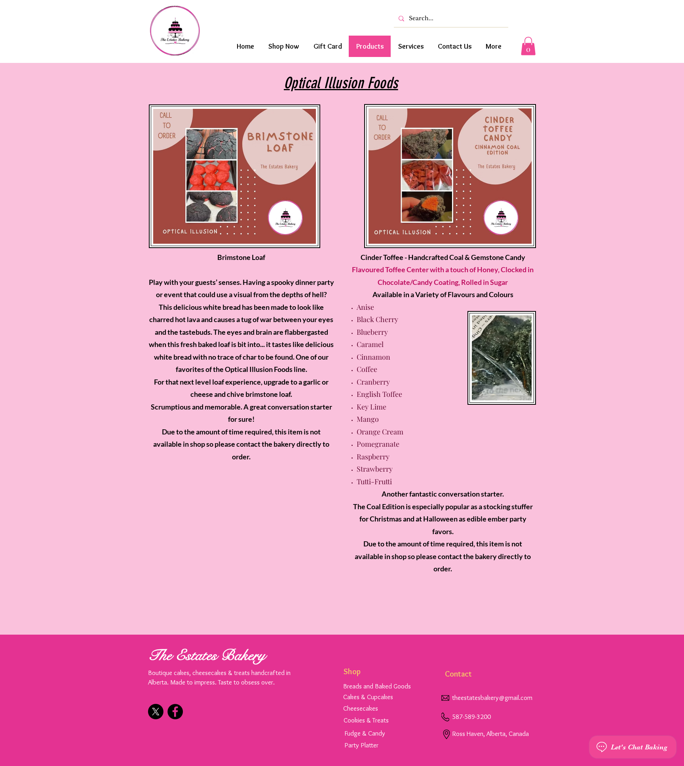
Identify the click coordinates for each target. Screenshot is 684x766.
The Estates (184, 655)
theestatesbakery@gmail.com (492, 698)
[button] (528, 46)
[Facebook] (175, 711)
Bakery (243, 655)
